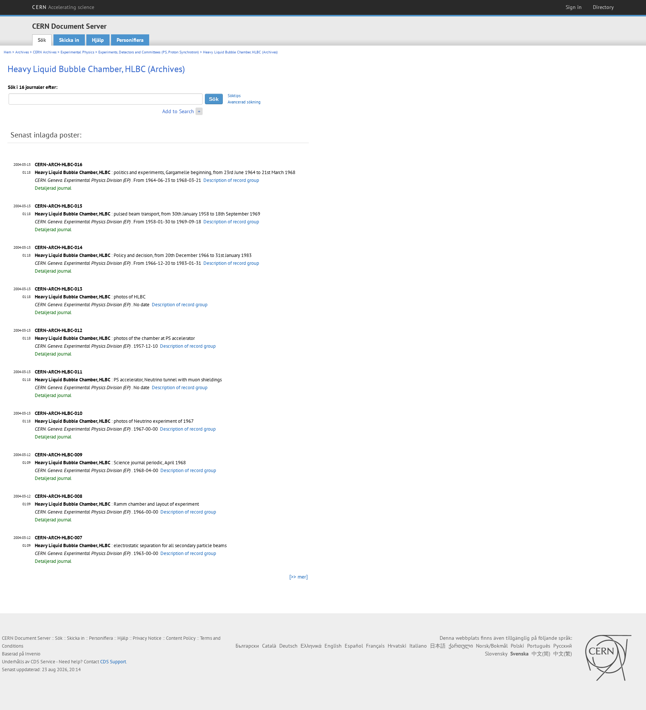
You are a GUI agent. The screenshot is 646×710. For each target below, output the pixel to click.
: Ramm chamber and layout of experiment (117, 504)
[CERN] (608, 657)
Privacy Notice (147, 638)
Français (375, 645)
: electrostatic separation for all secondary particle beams (131, 545)
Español (354, 645)
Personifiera (130, 40)
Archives (22, 52)
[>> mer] (298, 576)
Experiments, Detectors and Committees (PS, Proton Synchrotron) (148, 52)
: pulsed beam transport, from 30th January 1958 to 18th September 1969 (147, 214)
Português (538, 645)
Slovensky (496, 653)
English (333, 645)
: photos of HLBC (90, 297)
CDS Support (113, 661)
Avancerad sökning (244, 102)
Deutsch (288, 645)
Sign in (574, 7)
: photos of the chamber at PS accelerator (115, 338)
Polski (517, 645)
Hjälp (98, 40)
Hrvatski (397, 645)
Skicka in (69, 40)
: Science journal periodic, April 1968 (110, 462)
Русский (562, 645)
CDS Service (43, 661)
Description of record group (231, 180)
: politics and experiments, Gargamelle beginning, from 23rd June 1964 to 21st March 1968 (165, 172)
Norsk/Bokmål (492, 645)
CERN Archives (44, 52)
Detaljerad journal (53, 188)
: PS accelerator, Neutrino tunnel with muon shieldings (128, 379)
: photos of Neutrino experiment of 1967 (114, 421)
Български (247, 645)
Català (269, 645)
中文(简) (541, 653)
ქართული (461, 645)
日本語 (438, 645)
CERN (63, 7)
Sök (42, 40)
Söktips (234, 95)
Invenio (32, 654)
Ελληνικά (311, 645)
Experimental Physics (77, 52)
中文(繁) (562, 653)
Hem (7, 52)
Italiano (418, 645)
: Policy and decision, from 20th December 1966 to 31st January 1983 (143, 255)
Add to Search (178, 111)
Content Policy (181, 638)
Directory (603, 7)
